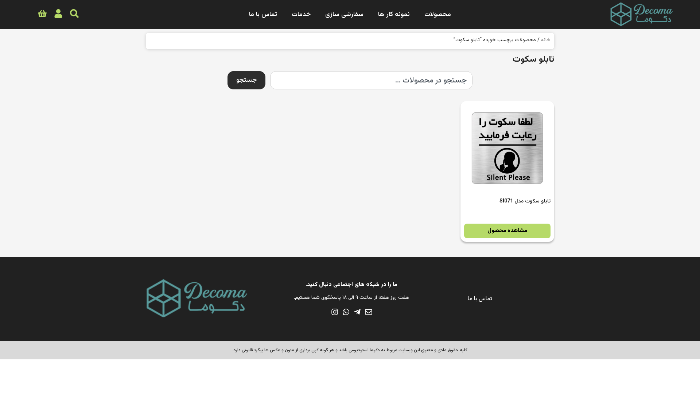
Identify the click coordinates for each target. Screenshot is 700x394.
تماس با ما (263, 14)
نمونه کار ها (394, 14)
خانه (546, 40)
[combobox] (371, 80)
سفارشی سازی (344, 14)
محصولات (437, 14)
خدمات (301, 14)
